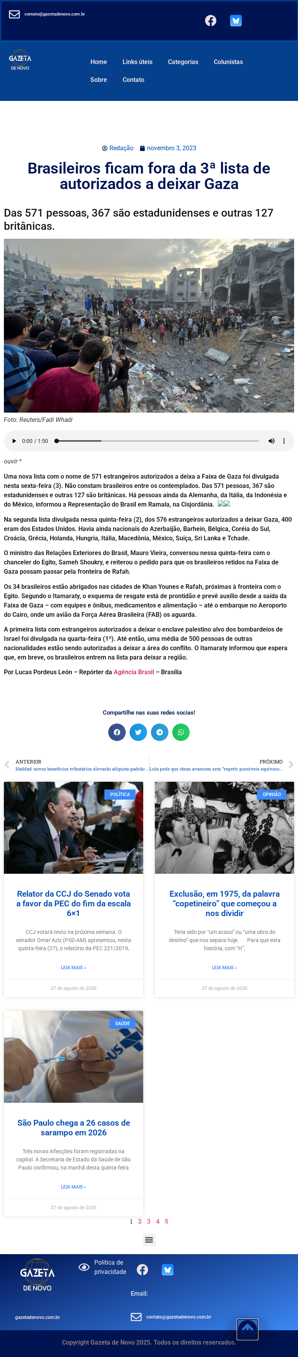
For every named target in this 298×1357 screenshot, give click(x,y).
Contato (133, 79)
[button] (117, 732)
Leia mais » (73, 967)
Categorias (183, 62)
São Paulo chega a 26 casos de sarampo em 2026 (73, 1127)
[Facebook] (210, 20)
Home (98, 62)
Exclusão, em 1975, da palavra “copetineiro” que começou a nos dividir (225, 903)
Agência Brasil (134, 672)
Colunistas (228, 62)
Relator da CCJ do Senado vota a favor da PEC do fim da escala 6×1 (73, 903)
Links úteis (137, 62)
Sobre (98, 79)
